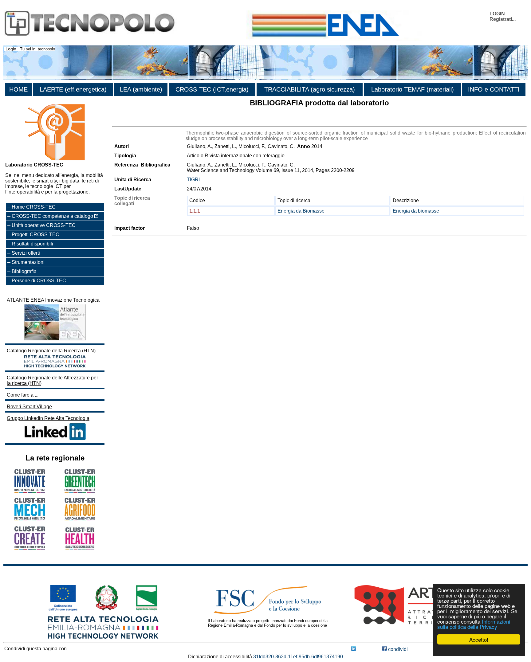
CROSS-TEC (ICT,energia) (212, 89)
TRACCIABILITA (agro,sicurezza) (309, 89)
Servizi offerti (26, 253)
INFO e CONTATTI (494, 89)
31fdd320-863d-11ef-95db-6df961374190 (298, 656)
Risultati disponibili (32, 243)
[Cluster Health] (80, 548)
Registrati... (503, 19)
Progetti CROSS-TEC (35, 234)
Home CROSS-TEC (34, 207)
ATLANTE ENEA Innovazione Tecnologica (53, 300)
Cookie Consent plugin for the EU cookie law (478, 650)
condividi (397, 649)
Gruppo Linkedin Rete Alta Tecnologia (48, 418)
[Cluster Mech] (29, 519)
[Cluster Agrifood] (80, 519)
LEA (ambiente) (141, 89)
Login (11, 48)
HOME (18, 89)
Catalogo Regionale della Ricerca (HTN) (51, 350)
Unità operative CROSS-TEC (44, 225)
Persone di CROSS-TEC (39, 280)
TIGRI (193, 179)
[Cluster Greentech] (80, 491)
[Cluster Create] (29, 548)
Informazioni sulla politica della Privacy (473, 623)
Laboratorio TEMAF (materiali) (412, 89)
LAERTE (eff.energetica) (73, 89)
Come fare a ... (22, 395)
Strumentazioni (28, 262)
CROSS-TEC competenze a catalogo (53, 216)
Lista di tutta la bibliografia (140, 120)
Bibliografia (24, 271)
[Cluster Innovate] (29, 491)
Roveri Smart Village (29, 406)
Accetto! (478, 639)
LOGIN (497, 13)
